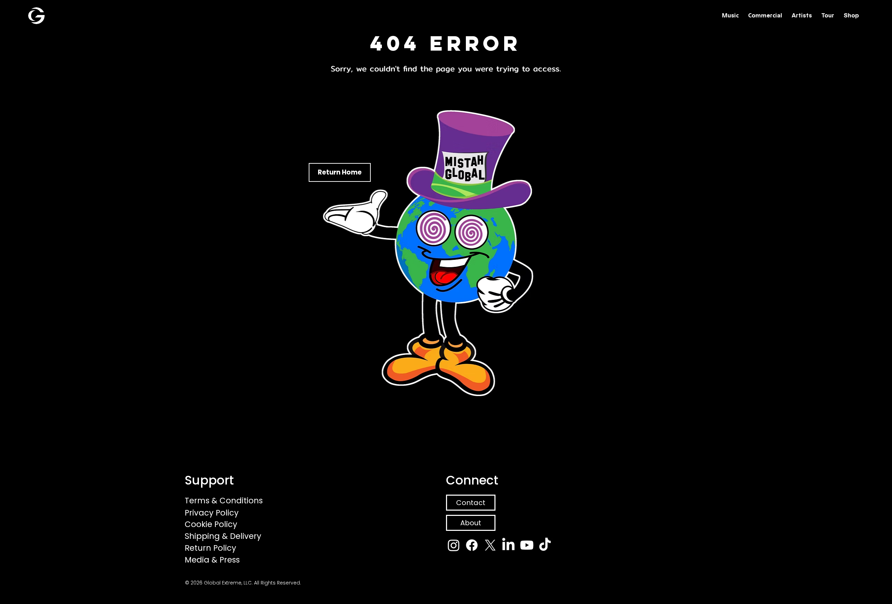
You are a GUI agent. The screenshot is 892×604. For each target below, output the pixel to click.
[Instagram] (453, 545)
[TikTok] (545, 545)
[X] (490, 545)
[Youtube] (527, 545)
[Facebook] (471, 545)
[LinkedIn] (508, 545)
